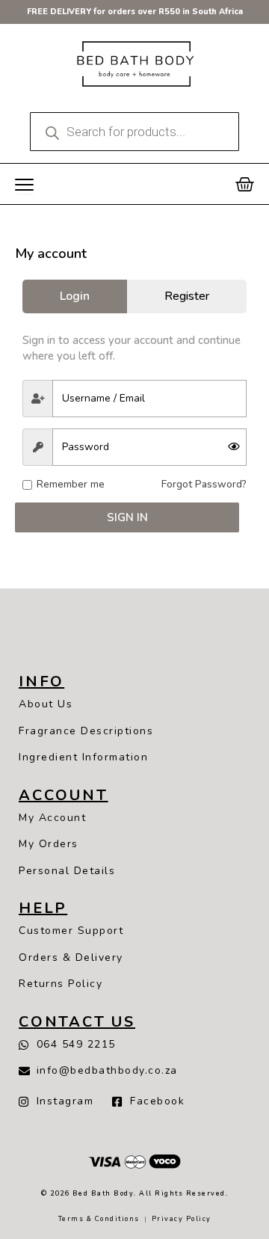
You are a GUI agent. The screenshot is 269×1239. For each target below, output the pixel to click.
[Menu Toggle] (24, 184)
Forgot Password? (204, 484)
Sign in (127, 517)
